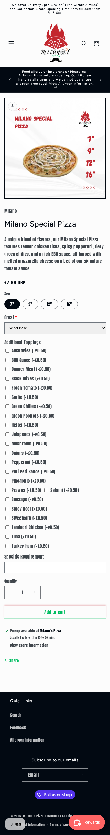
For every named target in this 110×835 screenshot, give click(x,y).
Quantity (10, 581)
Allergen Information (27, 740)
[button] (11, 43)
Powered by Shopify (59, 816)
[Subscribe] (81, 775)
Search (16, 715)
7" (12, 304)
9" (30, 304)
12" (49, 304)
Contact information (30, 824)
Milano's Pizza (33, 816)
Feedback (18, 728)
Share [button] (14, 661)
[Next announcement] (100, 79)
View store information (29, 645)
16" (69, 304)
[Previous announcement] (10, 79)
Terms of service (62, 824)
